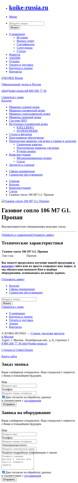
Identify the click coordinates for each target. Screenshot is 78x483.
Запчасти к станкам (21, 164)
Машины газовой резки (24, 107)
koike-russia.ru (28, 7)
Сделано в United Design (17, 350)
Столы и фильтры (20, 134)
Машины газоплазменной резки (29, 113)
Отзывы (14, 61)
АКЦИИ (14, 58)
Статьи (21, 51)
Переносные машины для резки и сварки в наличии (42, 141)
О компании (17, 34)
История (22, 37)
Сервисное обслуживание (26, 174)
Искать (15, 27)
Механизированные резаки (34, 158)
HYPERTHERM (27, 130)
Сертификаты (25, 44)
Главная (14, 181)
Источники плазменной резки (28, 124)
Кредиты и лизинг (21, 68)
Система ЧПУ (18, 120)
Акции (13, 323)
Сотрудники (25, 47)
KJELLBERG (25, 127)
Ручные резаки (26, 151)
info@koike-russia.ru (14, 90)
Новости (14, 54)
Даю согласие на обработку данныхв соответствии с (26, 399)
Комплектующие (20, 154)
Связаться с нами (13, 97)
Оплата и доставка (21, 64)
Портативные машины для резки (38, 147)
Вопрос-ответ (25, 41)
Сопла (21, 161)
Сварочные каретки (29, 144)
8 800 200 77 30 (36, 90)
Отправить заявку (42, 234)
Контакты (15, 71)
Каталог (7, 100)
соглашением (32, 400)
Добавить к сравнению (16, 234)
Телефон (7, 389)
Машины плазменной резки (27, 110)
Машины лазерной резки (25, 117)
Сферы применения (22, 171)
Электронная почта (14, 445)
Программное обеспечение (26, 137)
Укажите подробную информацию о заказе (29, 452)
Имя (4, 382)
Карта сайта (9, 356)
